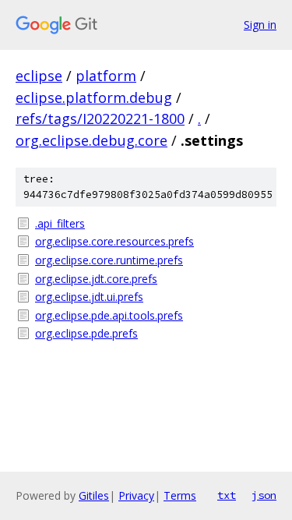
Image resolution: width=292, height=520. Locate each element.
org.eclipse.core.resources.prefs (114, 241)
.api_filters (60, 223)
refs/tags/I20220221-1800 (100, 118)
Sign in (260, 24)
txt (226, 495)
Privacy (136, 495)
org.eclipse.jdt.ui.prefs (89, 296)
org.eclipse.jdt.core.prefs (96, 278)
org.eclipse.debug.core (91, 140)
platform (106, 75)
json (264, 495)
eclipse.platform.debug (94, 97)
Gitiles (94, 495)
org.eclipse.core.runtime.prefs (109, 260)
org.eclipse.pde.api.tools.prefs (109, 315)
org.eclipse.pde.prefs (86, 333)
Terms (180, 495)
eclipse (39, 75)
